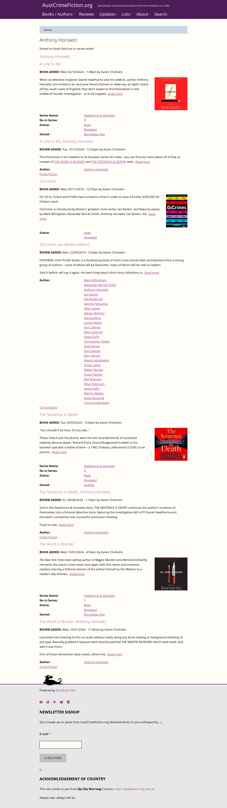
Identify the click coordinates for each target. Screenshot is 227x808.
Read (87, 125)
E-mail (45, 734)
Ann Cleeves (92, 327)
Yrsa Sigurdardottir (96, 403)
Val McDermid (93, 299)
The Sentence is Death (59, 414)
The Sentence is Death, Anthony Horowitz (75, 491)
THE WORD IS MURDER (69, 162)
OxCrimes (48, 181)
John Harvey (92, 355)
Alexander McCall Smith (100, 285)
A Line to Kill (50, 63)
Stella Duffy (91, 337)
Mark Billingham (95, 280)
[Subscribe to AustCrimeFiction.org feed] (41, 770)
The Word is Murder (57, 544)
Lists (126, 14)
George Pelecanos (96, 304)
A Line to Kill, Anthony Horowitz (66, 141)
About (142, 14)
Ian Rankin (91, 294)
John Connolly (93, 332)
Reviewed (90, 129)
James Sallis (92, 388)
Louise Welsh (93, 323)
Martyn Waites (94, 393)
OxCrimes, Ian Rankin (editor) (64, 244)
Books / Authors (57, 14)
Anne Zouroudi (94, 398)
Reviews (86, 14)
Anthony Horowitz (55, 56)
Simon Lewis (92, 365)
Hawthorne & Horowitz (99, 115)
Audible (89, 485)
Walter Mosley (93, 370)
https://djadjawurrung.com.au (134, 789)
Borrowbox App (94, 134)
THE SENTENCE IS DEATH (108, 162)
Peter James (92, 308)
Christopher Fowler (97, 341)
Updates (107, 14)
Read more (115, 94)
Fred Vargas (92, 346)
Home (48, 30)
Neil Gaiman (92, 351)
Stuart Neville (93, 374)
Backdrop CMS (65, 690)
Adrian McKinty (94, 313)
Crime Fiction (48, 174)
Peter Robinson (94, 384)
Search (160, 14)
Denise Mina (92, 318)
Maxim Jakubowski (96, 360)
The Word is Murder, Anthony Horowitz (73, 621)
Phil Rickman (92, 379)
